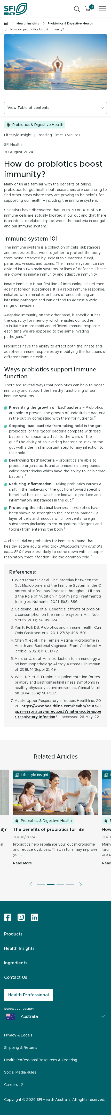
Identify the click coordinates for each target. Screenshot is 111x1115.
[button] (30, 884)
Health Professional (28, 995)
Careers (11, 1085)
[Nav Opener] (102, 8)
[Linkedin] (34, 917)
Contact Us (15, 977)
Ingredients (15, 963)
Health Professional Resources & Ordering (40, 1060)
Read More (22, 863)
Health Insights (19, 949)
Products (13, 934)
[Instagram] (21, 918)
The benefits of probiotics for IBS (48, 830)
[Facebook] (7, 918)
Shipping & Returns (20, 1048)
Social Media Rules (20, 1072)
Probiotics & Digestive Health (37, 125)
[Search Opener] (77, 9)
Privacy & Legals (18, 1035)
